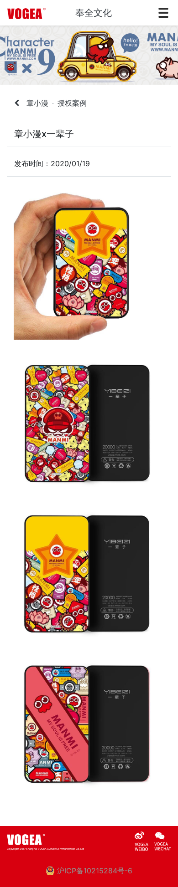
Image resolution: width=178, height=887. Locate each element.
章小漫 (37, 102)
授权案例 (72, 102)
